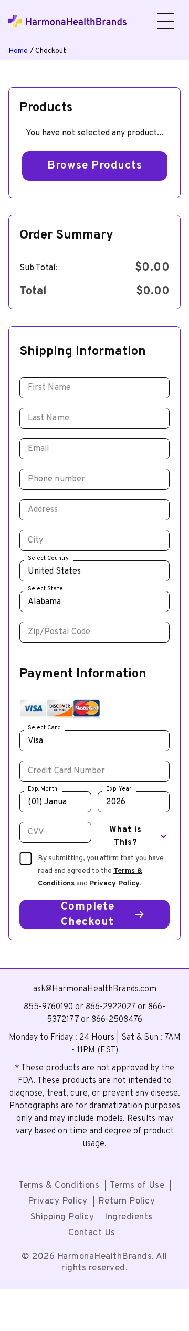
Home (18, 50)
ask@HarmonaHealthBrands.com (94, 989)
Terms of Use (137, 1185)
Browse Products (94, 166)
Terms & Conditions (58, 1185)
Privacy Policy (114, 883)
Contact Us (92, 1233)
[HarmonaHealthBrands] (70, 21)
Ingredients (128, 1217)
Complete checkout (87, 914)
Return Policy (126, 1201)
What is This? (125, 836)
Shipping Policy (62, 1217)
